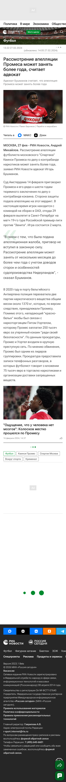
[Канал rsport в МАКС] (9, 631)
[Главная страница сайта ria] (4, 32)
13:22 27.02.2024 (12, 48)
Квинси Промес (26, 453)
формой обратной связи (35, 738)
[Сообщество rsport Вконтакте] (36, 631)
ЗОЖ (55, 651)
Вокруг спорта (13, 459)
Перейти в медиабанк (47, 126)
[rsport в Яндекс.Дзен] (23, 631)
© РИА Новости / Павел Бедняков (19, 126)
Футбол (9, 453)
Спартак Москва (49, 453)
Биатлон (44, 651)
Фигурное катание (25, 651)
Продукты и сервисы (49, 656)
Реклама (28, 656)
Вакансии (8, 670)
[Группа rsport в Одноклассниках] (49, 631)
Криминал (31, 459)
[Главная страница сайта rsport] (20, 32)
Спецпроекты (11, 656)
